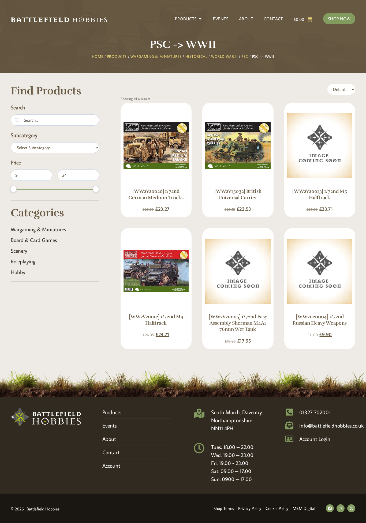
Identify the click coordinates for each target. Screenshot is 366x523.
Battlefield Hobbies (43, 509)
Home (97, 56)
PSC (244, 56)
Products (117, 56)
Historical (196, 56)
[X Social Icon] (351, 508)
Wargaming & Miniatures (155, 56)
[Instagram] (341, 508)
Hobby (18, 271)
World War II (224, 56)
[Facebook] (330, 508)
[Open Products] (200, 19)
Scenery (19, 250)
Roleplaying (23, 261)
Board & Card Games (34, 239)
